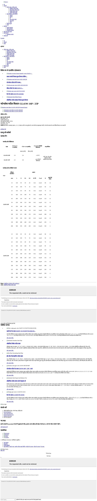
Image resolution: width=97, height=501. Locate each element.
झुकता (11, 16)
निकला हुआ (9, 23)
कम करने (12, 20)
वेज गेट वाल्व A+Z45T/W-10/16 (15, 395)
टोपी (11, 22)
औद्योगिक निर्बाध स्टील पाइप (10, 285)
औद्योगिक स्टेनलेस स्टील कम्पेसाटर (11, 283)
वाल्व (8, 24)
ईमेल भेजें (2, 450)
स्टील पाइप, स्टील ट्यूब (12, 7)
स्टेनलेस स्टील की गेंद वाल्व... (14, 82)
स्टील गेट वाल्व (37, 446)
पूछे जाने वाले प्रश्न (8, 31)
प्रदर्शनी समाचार (10, 30)
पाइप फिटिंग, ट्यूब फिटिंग (12, 14)
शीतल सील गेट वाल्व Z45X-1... (15, 88)
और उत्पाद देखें (10, 338)
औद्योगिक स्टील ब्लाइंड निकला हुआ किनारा (17, 100)
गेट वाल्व (42, 446)
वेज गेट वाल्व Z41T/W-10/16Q (15, 94)
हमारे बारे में (6, 33)
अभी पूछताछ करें (4, 427)
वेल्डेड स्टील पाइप (13, 11)
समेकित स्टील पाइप (14, 8)
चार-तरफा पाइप (13, 19)
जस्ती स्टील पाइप (13, 12)
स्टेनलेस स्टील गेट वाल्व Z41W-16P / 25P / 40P (20, 368)
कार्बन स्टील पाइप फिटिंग (20, 446)
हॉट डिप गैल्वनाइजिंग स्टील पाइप (15, 356)
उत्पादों (5, 5)
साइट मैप (6, 444)
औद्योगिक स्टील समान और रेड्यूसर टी (16, 381)
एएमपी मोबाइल (7, 445)
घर (4, 4)
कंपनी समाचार (10, 27)
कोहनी (11, 15)
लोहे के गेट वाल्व (29, 446)
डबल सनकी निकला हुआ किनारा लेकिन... (17, 76)
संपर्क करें (6, 35)
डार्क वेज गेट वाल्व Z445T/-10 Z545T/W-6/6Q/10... (21, 331)
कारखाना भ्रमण (10, 34)
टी (10, 18)
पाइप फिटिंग (6, 446)
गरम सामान (6, 442)
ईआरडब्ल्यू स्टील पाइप (14, 9)
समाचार (5, 26)
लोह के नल (11, 446)
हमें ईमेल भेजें (3, 129)
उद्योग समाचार (10, 29)
